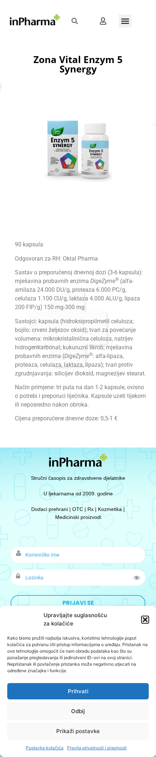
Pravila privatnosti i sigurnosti (97, 747)
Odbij (78, 711)
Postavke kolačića (44, 747)
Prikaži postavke (78, 731)
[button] (145, 619)
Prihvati (78, 691)
